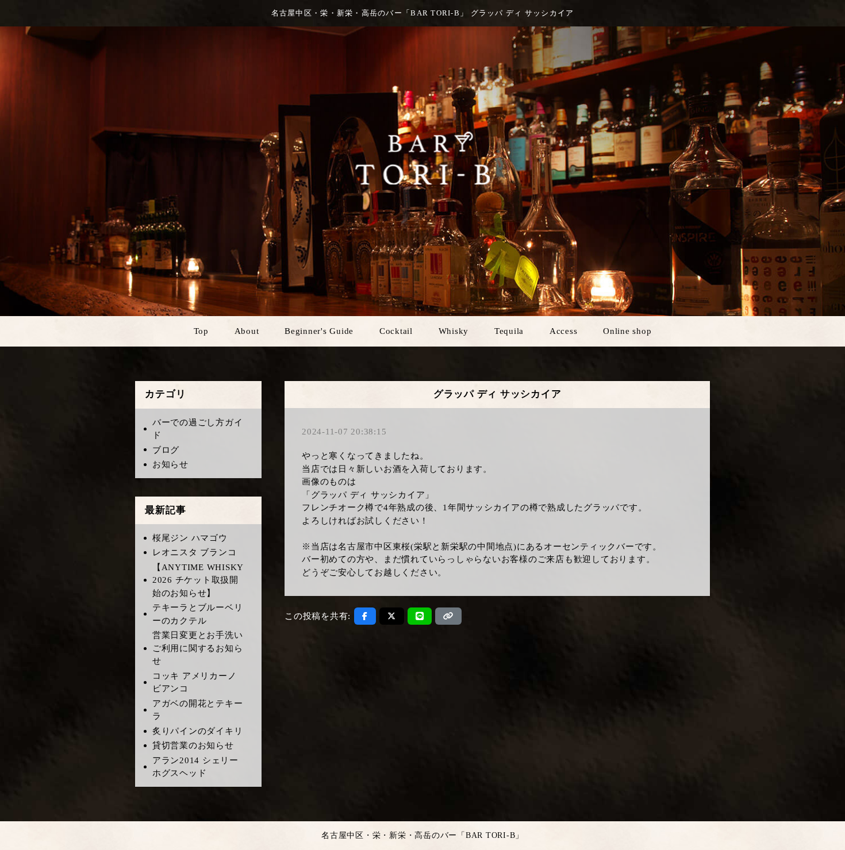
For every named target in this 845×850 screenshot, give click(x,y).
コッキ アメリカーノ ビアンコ (194, 682)
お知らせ (170, 464)
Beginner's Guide (319, 331)
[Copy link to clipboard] (448, 616)
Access (564, 331)
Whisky (454, 331)
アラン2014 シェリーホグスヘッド (195, 767)
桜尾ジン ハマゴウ (190, 538)
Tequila (509, 331)
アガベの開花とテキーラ (197, 710)
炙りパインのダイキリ (197, 731)
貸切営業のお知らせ (193, 745)
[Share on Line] (420, 616)
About (247, 331)
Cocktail (396, 331)
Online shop (627, 331)
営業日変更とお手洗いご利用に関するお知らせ (197, 648)
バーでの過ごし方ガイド (197, 429)
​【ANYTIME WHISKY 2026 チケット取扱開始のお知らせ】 (197, 580)
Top (201, 331)
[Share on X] (391, 616)
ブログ (165, 450)
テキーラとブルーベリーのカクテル (197, 614)
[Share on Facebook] (365, 616)
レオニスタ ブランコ (194, 552)
